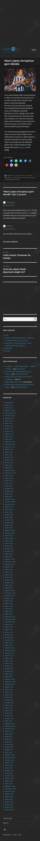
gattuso (20, 177)
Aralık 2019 (9, 489)
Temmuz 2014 (10, 650)
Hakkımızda (7, 818)
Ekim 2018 (9, 525)
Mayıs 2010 (9, 763)
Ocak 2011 (8, 742)
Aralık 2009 (9, 776)
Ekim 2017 (8, 554)
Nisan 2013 (9, 689)
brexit (27, 175)
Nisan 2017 (9, 569)
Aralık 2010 (9, 744)
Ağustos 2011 (9, 723)
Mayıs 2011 (9, 731)
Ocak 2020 (9, 486)
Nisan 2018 (9, 538)
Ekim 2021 (9, 436)
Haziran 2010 (10, 760)
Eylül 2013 (8, 676)
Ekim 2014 (9, 643)
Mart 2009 (9, 799)
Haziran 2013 (10, 684)
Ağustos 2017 (10, 559)
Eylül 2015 (8, 614)
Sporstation (20, 369)
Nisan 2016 (9, 601)
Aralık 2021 (9, 431)
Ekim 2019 (9, 494)
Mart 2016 (8, 603)
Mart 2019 (8, 512)
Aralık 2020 (9, 460)
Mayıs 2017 (9, 567)
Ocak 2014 (8, 666)
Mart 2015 (8, 629)
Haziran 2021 (10, 447)
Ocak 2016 (8, 609)
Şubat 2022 (9, 426)
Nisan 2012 (9, 705)
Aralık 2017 (9, 549)
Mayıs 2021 (9, 449)
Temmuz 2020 (10, 473)
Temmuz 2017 (10, 562)
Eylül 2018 (8, 528)
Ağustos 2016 (10, 590)
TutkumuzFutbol (21, 374)
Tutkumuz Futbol (20, 387)
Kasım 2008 (9, 810)
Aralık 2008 (9, 807)
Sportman (11, 202)
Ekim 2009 (9, 781)
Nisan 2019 (9, 509)
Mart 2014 (8, 661)
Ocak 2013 (8, 697)
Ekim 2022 (9, 405)
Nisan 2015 (9, 627)
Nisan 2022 (9, 421)
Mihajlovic (22, 147)
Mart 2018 (8, 541)
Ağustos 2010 (10, 755)
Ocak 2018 (8, 546)
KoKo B (9, 226)
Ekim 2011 (8, 721)
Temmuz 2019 (10, 502)
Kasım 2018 (9, 522)
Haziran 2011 (9, 729)
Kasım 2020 (9, 462)
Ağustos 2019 (10, 499)
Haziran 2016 (10, 596)
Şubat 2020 (9, 483)
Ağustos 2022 (10, 410)
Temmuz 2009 (10, 789)
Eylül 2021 (8, 439)
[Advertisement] (20, 24)
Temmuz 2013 (10, 682)
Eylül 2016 (8, 588)
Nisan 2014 (9, 658)
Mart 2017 (8, 572)
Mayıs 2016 (9, 598)
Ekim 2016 (9, 585)
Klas (6, 335)
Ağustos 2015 (10, 616)
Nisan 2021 (9, 452)
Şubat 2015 (9, 632)
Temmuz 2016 (10, 593)
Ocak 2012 (8, 713)
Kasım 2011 (9, 718)
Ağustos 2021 (10, 442)
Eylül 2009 (9, 783)
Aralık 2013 (9, 669)
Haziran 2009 (10, 791)
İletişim (6, 823)
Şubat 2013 (9, 695)
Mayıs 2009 (9, 794)
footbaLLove (6, 835)
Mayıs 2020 (9, 476)
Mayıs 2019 (9, 507)
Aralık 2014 (9, 637)
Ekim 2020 (9, 465)
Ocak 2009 (9, 804)
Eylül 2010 (8, 752)
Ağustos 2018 (10, 530)
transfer (17, 179)
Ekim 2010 (9, 750)
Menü (34, 50)
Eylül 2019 (8, 496)
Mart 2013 (8, 692)
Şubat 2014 (9, 663)
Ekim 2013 (8, 674)
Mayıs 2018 (9, 536)
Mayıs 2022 (9, 418)
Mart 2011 (8, 736)
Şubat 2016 (9, 606)
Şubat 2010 (9, 770)
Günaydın (8, 348)
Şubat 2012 (9, 710)
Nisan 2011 (9, 734)
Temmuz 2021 (10, 444)
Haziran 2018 (10, 533)
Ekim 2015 (9, 611)
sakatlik (12, 179)
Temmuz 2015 (10, 619)
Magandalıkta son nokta (14, 382)
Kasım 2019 (9, 491)
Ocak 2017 (8, 577)
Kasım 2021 (9, 434)
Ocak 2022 (9, 429)
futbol (15, 177)
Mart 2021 (8, 455)
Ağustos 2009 (10, 786)
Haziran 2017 (10, 564)
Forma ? (8, 351)
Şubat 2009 (9, 802)
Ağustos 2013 (10, 679)
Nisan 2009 (9, 796)
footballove (10, 175)
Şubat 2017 (9, 575)
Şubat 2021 (9, 457)
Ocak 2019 (8, 517)
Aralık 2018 (9, 520)
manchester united (29, 177)
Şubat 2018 (9, 543)
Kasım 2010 (9, 747)
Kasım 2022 (9, 402)
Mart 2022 (9, 423)
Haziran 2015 (10, 622)
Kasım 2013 (9, 671)
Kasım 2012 (9, 703)
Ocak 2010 (8, 773)
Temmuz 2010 (10, 757)
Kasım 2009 (9, 778)
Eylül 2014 (8, 645)
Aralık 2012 (9, 700)
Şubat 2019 (9, 515)
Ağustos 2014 (10, 648)
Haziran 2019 (10, 504)
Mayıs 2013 (9, 687)
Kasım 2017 (9, 551)
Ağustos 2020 (10, 470)
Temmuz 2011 (10, 726)
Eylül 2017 (8, 556)
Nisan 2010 (9, 765)
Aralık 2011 (9, 716)
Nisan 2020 (9, 478)
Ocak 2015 (8, 635)
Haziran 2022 (10, 415)
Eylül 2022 (9, 408)
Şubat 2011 (9, 739)
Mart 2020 (9, 481)
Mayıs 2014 (9, 656)
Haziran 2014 (10, 653)
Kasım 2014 (9, 640)
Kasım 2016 (9, 582)
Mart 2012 (8, 708)
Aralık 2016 (9, 580)
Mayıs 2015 (9, 624)
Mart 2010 (8, 768)
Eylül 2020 (9, 468)
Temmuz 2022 (10, 413)
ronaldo (6, 179)
